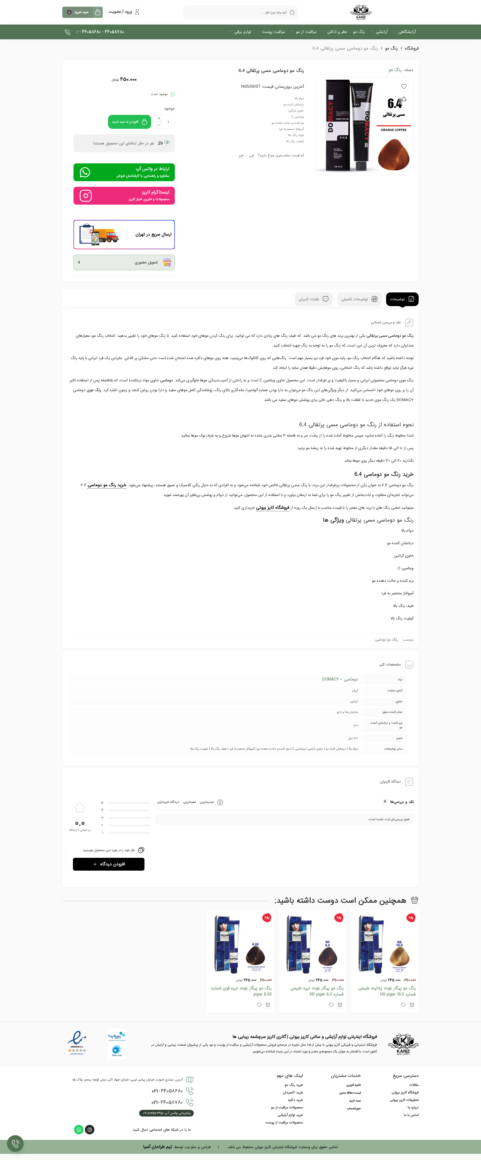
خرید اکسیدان (293, 1092)
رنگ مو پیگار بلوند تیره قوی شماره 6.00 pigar (241, 991)
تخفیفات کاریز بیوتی (404, 1100)
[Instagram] (89, 1129)
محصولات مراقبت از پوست (284, 1122)
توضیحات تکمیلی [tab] (355, 299)
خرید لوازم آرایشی (290, 1115)
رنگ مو (391, 48)
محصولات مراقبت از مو (287, 1107)
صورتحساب (354, 1108)
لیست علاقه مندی (350, 1093)
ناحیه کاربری (353, 1085)
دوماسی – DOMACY (340, 679)
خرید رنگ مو (294, 1085)
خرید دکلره (295, 1100)
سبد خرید (355, 1100)
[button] (412, 1005)
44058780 (167, 1102)
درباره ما (413, 1107)
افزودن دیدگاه (112, 864)
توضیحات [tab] (398, 299)
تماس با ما (411, 1115)
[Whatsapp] (79, 1129)
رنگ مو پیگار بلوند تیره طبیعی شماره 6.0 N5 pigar (317, 991)
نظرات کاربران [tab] (309, 299)
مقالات (414, 1085)
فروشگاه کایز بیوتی (272, 507)
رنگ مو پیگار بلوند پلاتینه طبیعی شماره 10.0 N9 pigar (387, 991)
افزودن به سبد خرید (125, 122)
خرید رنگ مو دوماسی (107, 485)
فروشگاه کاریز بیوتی (405, 1092)
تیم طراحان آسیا (157, 1147)
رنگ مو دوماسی (386, 639)
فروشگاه (412, 48)
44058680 (167, 1091)
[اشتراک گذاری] (404, 99)
